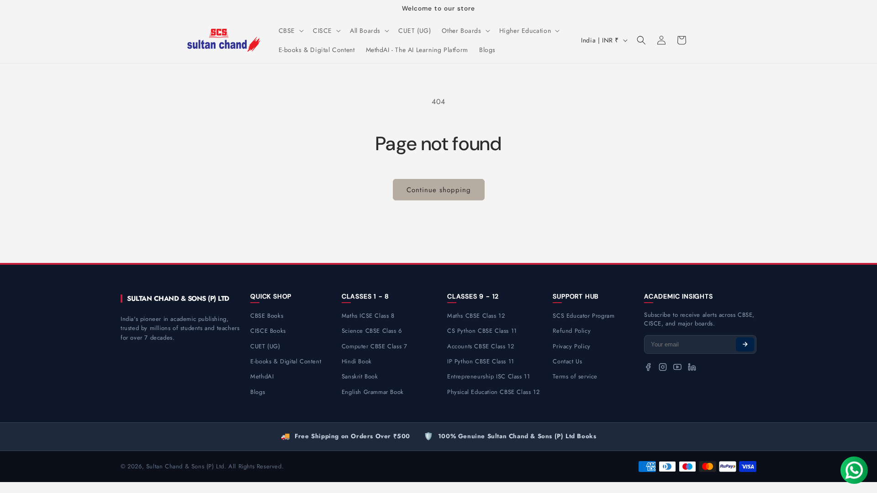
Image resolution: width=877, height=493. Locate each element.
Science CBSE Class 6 (372, 330)
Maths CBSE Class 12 (476, 315)
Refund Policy (572, 330)
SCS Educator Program (583, 315)
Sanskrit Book (360, 376)
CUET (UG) (265, 346)
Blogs (257, 392)
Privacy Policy (571, 346)
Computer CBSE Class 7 (374, 346)
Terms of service (575, 376)
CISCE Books (268, 330)
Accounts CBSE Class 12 (480, 346)
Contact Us (567, 361)
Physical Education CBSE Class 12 (493, 392)
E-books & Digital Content (285, 361)
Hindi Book (357, 361)
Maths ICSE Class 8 (368, 315)
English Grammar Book (373, 392)
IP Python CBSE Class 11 (480, 361)
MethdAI (262, 376)
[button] (290, 30)
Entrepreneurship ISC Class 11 (488, 376)
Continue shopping (439, 190)
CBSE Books (266, 315)
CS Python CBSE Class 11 (482, 330)
